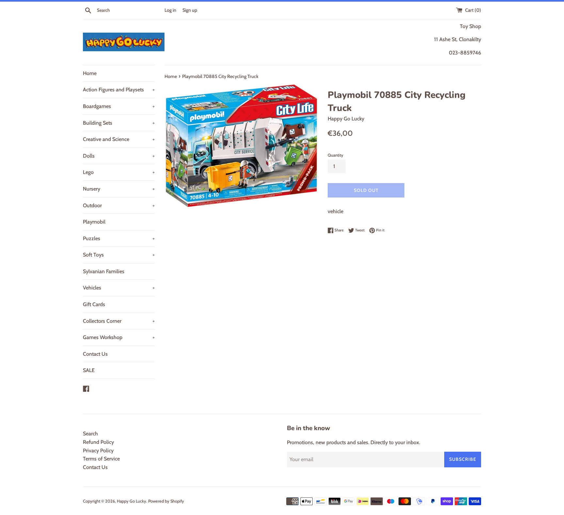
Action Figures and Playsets (119, 89)
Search (90, 433)
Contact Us (95, 354)
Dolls (119, 156)
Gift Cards (94, 304)
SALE (89, 370)
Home (90, 73)
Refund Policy (98, 442)
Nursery (119, 189)
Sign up (189, 10)
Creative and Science (119, 139)
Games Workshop (119, 337)
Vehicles (119, 288)
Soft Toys (119, 255)
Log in (170, 10)
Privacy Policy (98, 450)
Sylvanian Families (103, 271)
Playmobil (94, 222)
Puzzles (119, 238)
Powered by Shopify (166, 501)
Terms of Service (101, 459)
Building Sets (119, 123)
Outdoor (119, 205)
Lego (119, 172)
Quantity (335, 155)
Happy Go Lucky (131, 501)
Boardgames (119, 106)
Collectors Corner (119, 321)
